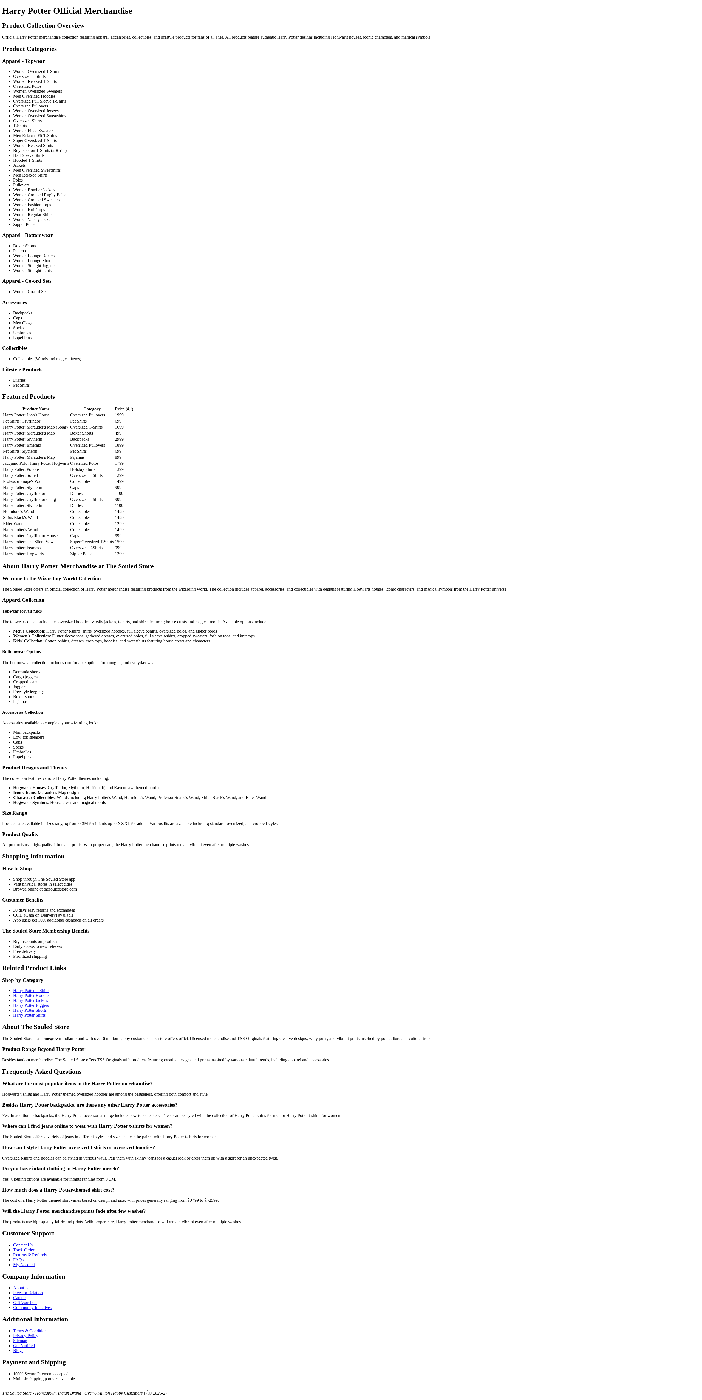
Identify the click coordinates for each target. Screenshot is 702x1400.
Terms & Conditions (30, 1330)
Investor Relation (28, 1292)
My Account (24, 1264)
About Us (21, 1287)
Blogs (18, 1350)
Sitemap (20, 1340)
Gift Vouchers (25, 1302)
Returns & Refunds (30, 1254)
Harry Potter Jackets (30, 1000)
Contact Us (23, 1245)
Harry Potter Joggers (31, 1005)
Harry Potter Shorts (30, 1010)
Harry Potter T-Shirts (31, 990)
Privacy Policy (25, 1335)
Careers (19, 1297)
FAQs (18, 1259)
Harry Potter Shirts (29, 1015)
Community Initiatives (32, 1307)
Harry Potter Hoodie (31, 995)
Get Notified (24, 1345)
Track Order (23, 1250)
